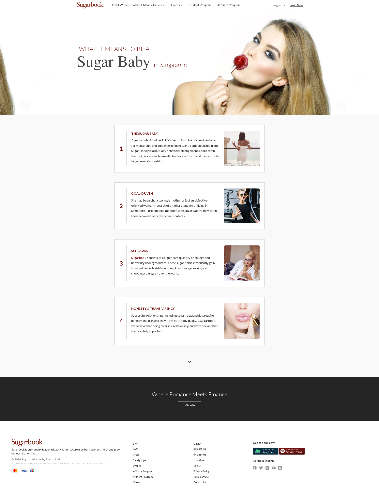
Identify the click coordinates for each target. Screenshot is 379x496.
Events (137, 465)
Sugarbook (138, 257)
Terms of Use (201, 476)
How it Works (120, 5)
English (197, 443)
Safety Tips (139, 460)
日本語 (197, 465)
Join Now (189, 405)
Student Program (200, 5)
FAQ (135, 449)
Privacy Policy (201, 471)
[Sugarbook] (98, 5)
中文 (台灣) (199, 454)
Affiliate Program (228, 5)
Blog (135, 443)
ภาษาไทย (199, 460)
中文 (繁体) (199, 449)
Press (136, 454)
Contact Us (199, 482)
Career (137, 482)
